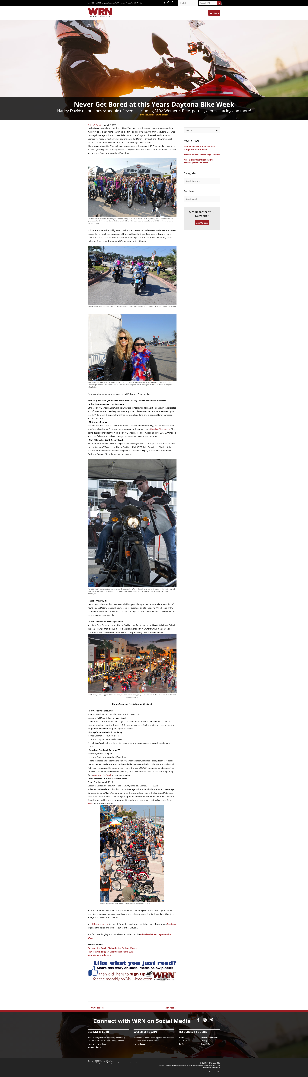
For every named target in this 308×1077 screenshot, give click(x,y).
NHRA (90, 803)
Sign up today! (139, 1044)
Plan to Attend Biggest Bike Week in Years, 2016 (110, 951)
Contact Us (205, 1044)
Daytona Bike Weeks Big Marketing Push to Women (112, 948)
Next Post (170, 1007)
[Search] (219, 3)
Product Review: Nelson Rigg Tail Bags (202, 154)
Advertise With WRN (209, 1038)
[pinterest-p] (172, 2)
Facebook (171, 924)
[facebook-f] (165, 2)
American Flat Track (102, 775)
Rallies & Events (95, 125)
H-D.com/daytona (100, 924)
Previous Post (95, 1007)
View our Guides (94, 1047)
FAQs (181, 1044)
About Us (183, 1041)
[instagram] (169, 2)
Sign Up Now (202, 223)
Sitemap (204, 1041)
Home (181, 1038)
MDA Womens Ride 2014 (99, 955)
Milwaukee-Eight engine (159, 429)
